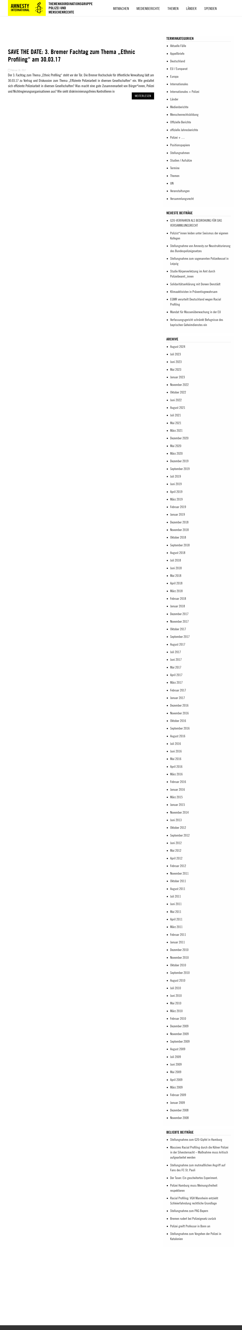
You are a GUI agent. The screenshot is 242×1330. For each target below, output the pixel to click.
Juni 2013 (176, 820)
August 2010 (177, 980)
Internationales (179, 84)
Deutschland (177, 61)
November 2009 (179, 1034)
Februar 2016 (178, 782)
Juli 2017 (175, 652)
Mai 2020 (175, 446)
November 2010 (179, 957)
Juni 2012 (176, 843)
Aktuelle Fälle (178, 46)
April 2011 (176, 919)
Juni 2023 (176, 362)
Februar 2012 (178, 866)
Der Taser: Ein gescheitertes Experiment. (194, 1178)
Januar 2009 (177, 1103)
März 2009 (176, 1087)
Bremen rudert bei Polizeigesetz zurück (193, 1219)
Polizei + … (177, 137)
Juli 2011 (175, 896)
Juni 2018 (176, 568)
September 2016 (180, 728)
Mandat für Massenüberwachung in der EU (195, 312)
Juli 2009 (175, 1057)
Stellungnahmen (180, 153)
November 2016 (179, 713)
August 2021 (177, 408)
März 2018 (176, 591)
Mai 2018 (175, 576)
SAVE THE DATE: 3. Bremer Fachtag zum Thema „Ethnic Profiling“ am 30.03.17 (71, 55)
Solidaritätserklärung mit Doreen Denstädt (195, 284)
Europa (174, 76)
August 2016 (177, 736)
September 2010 (180, 973)
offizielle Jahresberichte (184, 130)
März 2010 (176, 1011)
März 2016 (176, 774)
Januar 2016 (177, 789)
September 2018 (180, 545)
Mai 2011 (175, 912)
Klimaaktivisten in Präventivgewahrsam (193, 292)
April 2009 (176, 1080)
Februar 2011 (178, 935)
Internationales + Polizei (184, 92)
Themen (173, 8)
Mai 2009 (175, 1072)
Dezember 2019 (179, 461)
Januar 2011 (177, 942)
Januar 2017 (177, 698)
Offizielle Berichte (180, 122)
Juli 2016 (175, 744)
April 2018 (176, 583)
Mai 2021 (175, 423)
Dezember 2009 (179, 1026)
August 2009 (177, 1049)
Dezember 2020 (179, 438)
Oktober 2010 (178, 965)
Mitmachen (121, 8)
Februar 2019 (178, 507)
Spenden (210, 8)
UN (172, 183)
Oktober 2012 (178, 828)
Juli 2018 (175, 560)
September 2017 (180, 637)
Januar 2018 (177, 606)
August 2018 (177, 553)
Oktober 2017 (178, 629)
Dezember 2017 (179, 614)
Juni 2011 (176, 904)
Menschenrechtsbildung (184, 115)
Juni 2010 (176, 996)
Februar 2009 (178, 1095)
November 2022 (179, 385)
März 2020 (176, 453)
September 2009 (180, 1041)
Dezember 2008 (179, 1110)
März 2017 (176, 682)
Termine (174, 168)
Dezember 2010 (179, 950)
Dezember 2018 (179, 522)
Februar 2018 (178, 598)
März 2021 (176, 430)
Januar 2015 (177, 805)
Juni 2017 (176, 659)
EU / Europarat (179, 69)
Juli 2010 (175, 988)
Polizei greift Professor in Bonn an (190, 1226)
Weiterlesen (143, 96)
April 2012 (176, 858)
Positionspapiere (180, 145)
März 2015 (176, 797)
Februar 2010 (178, 1018)
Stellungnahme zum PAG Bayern (189, 1211)
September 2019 (180, 469)
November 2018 (179, 530)
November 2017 (179, 621)
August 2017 (177, 644)
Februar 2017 (178, 690)
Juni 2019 (176, 484)
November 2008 (179, 1118)
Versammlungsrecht (182, 199)
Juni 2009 (176, 1064)
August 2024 (177, 347)
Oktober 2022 (178, 392)
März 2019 (176, 499)
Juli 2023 (175, 354)
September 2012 (180, 835)
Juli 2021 (175, 415)
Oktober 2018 (178, 537)
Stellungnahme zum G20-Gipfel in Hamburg (196, 1140)
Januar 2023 (177, 377)
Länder (191, 8)
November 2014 (179, 812)
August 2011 (177, 889)
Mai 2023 (175, 369)
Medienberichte (148, 8)
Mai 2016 (175, 759)
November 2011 (179, 873)
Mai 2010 (175, 1003)
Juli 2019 (175, 476)
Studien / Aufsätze (181, 160)
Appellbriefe (177, 54)
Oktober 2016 (178, 721)
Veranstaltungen (180, 191)
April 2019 (176, 492)
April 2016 (176, 767)
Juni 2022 (176, 400)
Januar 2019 (177, 514)
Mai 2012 (175, 850)
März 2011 (176, 927)
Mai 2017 (175, 667)
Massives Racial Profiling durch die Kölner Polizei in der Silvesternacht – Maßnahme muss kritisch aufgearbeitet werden (199, 1152)
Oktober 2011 (178, 881)
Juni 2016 (176, 751)
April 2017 (176, 675)
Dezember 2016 (179, 705)
